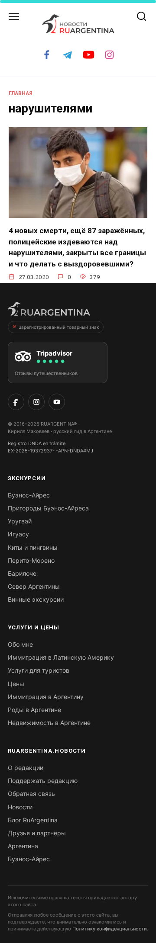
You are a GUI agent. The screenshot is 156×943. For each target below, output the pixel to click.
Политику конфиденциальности (109, 929)
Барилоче (22, 573)
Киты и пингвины (33, 547)
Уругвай (20, 521)
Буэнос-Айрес (29, 495)
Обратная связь (31, 793)
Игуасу (18, 534)
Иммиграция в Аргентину (46, 696)
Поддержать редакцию (43, 780)
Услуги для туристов (38, 670)
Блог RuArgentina (33, 820)
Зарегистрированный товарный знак (59, 327)
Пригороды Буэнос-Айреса (48, 508)
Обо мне (20, 644)
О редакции (25, 767)
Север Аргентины (34, 586)
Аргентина (23, 846)
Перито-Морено (31, 560)
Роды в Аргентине (34, 709)
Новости (20, 807)
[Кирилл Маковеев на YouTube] (57, 402)
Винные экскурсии (36, 599)
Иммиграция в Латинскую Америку (61, 657)
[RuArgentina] (49, 311)
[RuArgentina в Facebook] (16, 402)
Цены (16, 683)
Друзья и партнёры (37, 833)
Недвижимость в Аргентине (49, 722)
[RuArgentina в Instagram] (36, 402)
